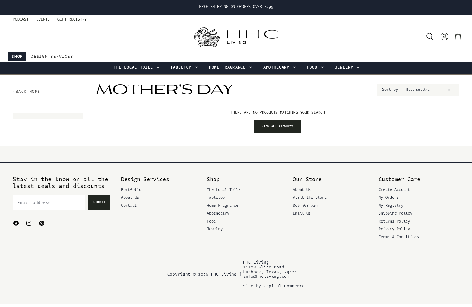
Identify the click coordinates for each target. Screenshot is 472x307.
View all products (277, 126)
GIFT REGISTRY (72, 20)
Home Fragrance (229, 68)
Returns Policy (394, 222)
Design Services (52, 57)
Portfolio (131, 190)
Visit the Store (310, 198)
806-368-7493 (306, 206)
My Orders (389, 198)
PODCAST (21, 20)
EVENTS (43, 20)
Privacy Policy (394, 229)
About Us (130, 198)
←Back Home (26, 92)
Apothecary (277, 68)
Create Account (394, 190)
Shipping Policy (395, 213)
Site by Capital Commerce (274, 286)
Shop (17, 57)
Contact (129, 206)
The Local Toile (135, 68)
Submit (99, 202)
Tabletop (182, 68)
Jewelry (345, 68)
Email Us (302, 213)
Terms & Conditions (399, 237)
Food (313, 68)
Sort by (390, 90)
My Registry (391, 206)
